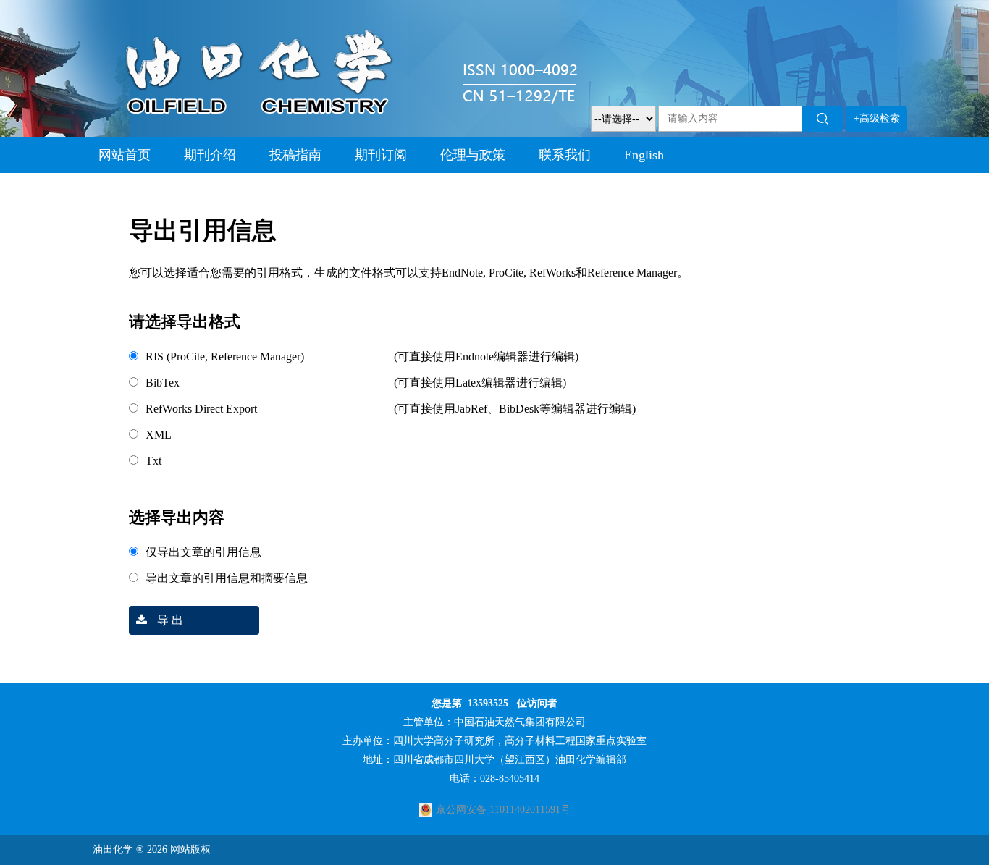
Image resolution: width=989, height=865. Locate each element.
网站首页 (124, 155)
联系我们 (565, 155)
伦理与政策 (472, 155)
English (644, 155)
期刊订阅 (381, 155)
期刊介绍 (210, 155)
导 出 (168, 620)
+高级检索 (877, 118)
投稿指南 (295, 155)
